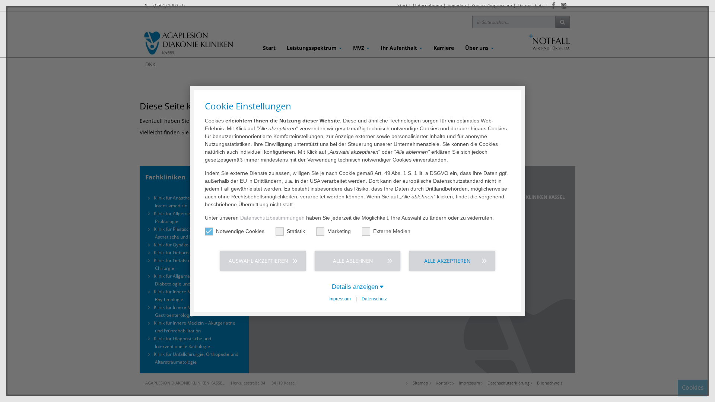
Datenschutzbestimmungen (272, 218)
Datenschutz (374, 299)
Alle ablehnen (353, 260)
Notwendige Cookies (240, 231)
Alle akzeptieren (447, 260)
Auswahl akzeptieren (258, 260)
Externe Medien (391, 231)
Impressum (339, 299)
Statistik (296, 231)
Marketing (339, 231)
